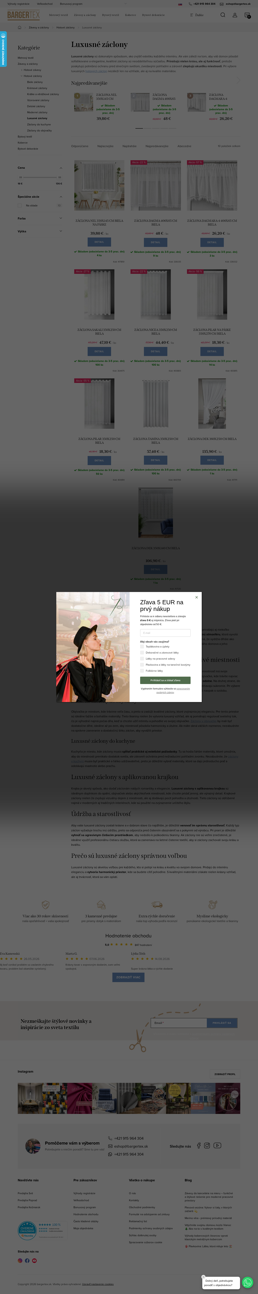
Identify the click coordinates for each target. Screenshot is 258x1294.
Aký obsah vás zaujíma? (154, 642)
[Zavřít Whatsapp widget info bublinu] (203, 1277)
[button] (247, 1282)
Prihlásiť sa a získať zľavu (165, 680)
